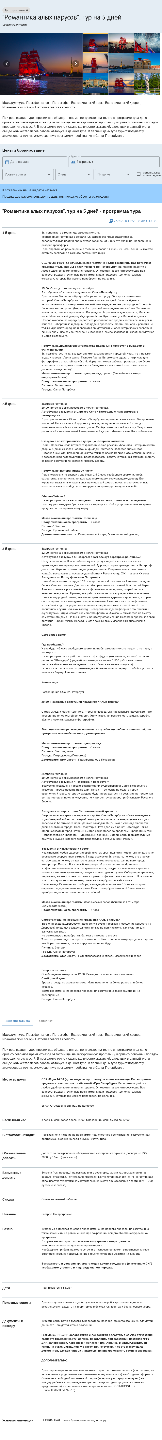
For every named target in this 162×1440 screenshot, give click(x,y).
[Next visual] (75, 63)
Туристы (75, 156)
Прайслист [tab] (45, 1020)
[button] (28, 174)
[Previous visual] (6, 63)
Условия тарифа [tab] (18, 1020)
